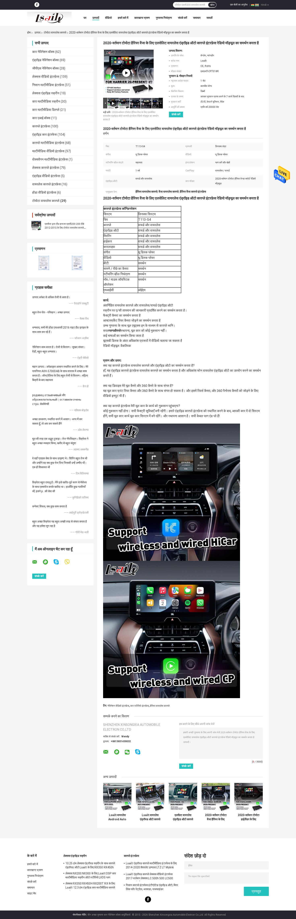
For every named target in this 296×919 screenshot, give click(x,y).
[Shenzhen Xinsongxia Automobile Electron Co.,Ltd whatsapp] (48, 562)
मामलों (209, 17)
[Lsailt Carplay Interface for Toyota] (126, 73)
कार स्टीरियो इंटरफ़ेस (139, 705)
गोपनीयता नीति (79, 914)
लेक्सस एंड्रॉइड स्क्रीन (45, 93)
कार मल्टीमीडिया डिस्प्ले (45, 110)
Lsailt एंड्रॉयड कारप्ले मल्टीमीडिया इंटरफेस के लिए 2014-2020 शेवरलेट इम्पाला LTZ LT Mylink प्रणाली (151, 866)
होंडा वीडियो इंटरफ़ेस (44, 192)
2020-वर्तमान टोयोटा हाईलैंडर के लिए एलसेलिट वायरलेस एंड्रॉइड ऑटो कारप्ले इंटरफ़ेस (248, 817)
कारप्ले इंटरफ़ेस (41, 126)
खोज (212, 4)
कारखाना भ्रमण (142, 17)
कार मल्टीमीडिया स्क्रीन (46, 101)
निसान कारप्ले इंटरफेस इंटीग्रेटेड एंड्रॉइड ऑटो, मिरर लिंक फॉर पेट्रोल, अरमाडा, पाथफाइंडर (152, 887)
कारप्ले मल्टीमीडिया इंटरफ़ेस (48, 143)
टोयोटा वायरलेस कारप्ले (55, 32)
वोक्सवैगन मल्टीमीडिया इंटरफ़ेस (50, 159)
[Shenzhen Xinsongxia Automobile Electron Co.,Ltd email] (37, 562)
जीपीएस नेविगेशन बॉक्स (45, 68)
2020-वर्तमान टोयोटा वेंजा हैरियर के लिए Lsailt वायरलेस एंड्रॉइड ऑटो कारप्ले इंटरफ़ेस (216, 817)
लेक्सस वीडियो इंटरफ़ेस (45, 77)
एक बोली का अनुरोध (238, 4)
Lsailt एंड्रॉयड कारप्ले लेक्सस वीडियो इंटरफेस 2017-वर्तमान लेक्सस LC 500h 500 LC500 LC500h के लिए (149, 877)
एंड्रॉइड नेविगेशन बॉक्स (45, 60)
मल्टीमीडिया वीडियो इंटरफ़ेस (48, 151)
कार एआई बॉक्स (41, 118)
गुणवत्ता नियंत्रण (164, 17)
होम (29, 32)
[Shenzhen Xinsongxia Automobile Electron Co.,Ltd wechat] (127, 752)
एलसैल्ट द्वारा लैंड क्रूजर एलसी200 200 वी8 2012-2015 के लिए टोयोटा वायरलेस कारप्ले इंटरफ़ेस (64, 227)
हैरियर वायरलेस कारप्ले (160, 705)
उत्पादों (95, 17)
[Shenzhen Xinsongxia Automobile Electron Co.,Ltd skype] (59, 562)
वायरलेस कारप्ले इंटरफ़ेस (46, 184)
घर (85, 17)
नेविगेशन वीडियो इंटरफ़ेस (118, 705)
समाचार (197, 17)
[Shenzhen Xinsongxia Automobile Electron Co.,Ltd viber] (69, 562)
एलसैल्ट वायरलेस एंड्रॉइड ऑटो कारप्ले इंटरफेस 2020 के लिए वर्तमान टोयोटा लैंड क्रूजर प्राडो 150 (183, 817)
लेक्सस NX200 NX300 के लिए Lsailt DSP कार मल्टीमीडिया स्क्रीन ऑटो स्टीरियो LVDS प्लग (90, 875)
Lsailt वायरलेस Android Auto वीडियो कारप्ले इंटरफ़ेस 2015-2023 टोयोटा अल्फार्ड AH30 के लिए (117, 817)
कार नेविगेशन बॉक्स (43, 52)
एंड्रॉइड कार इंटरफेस (44, 134)
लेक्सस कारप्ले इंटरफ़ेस (45, 168)
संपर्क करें (182, 17)
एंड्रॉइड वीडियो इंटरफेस (46, 176)
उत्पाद (37, 32)
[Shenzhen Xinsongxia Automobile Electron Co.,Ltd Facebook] (36, 4)
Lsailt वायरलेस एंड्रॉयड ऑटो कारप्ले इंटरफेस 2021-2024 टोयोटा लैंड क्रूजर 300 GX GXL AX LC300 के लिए (150, 817)
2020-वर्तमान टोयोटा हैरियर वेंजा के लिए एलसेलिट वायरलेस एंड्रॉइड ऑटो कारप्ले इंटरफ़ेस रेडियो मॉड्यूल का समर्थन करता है (130, 116)
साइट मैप (31, 893)
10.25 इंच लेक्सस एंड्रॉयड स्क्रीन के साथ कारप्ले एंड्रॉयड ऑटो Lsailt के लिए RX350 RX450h (90, 865)
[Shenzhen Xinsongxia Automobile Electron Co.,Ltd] (49, 18)
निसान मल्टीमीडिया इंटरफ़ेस (48, 85)
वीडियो (108, 17)
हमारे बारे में (123, 17)
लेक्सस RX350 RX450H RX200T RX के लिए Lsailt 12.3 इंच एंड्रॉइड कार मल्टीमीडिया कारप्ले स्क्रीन (90, 886)
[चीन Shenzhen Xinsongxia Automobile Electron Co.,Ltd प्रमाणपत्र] (43, 263)
